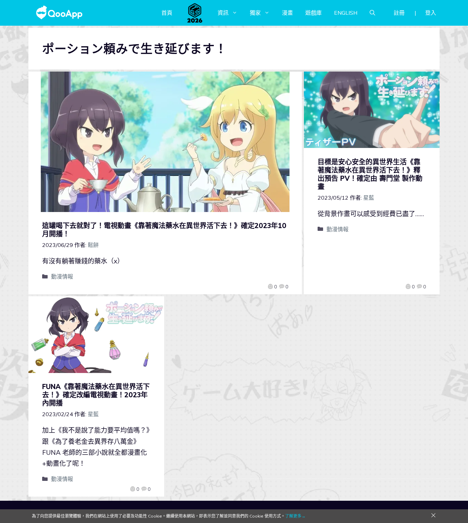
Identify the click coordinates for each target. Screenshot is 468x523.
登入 (430, 12)
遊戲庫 (313, 12)
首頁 (166, 12)
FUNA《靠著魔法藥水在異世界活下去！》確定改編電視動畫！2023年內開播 (96, 394)
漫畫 (287, 12)
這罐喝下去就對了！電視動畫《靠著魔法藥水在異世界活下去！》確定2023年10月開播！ (164, 229)
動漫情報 (62, 276)
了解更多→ (295, 516)
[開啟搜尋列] (372, 12)
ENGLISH (345, 12)
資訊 (223, 12)
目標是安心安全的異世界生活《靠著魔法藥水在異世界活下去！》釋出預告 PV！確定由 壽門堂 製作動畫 (370, 174)
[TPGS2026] (194, 12)
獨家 (255, 12)
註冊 (399, 12)
